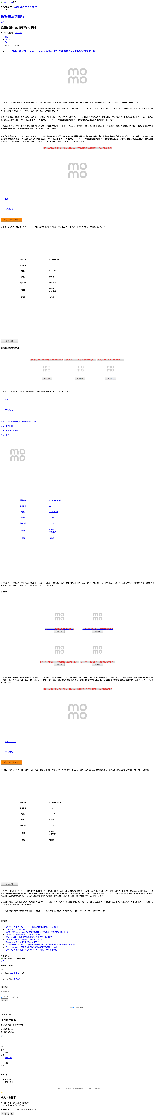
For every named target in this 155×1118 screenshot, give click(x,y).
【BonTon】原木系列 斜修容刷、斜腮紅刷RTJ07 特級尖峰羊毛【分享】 (31, 950)
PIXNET (61, 1088)
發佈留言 (4, 1000)
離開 (12, 1114)
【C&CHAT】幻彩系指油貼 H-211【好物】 (21, 929)
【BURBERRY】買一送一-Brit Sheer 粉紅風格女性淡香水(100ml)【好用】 (32, 927)
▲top (3, 983)
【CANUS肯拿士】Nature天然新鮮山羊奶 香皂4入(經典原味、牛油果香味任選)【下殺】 (37, 932)
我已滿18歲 (5, 1114)
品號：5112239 (10, 199)
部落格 (7, 39)
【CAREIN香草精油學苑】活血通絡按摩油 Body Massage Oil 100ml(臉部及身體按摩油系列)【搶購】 (42, 945)
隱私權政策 (89, 1088)
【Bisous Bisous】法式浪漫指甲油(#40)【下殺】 (22, 942)
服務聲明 (97, 1088)
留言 (17, 973)
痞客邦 (12, 973)
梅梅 (2, 961)
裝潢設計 (17, 979)
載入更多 (4, 987)
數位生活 (18, 33)
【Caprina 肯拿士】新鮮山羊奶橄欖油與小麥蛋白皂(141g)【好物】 (29, 937)
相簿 (6, 37)
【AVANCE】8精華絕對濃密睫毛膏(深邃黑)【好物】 (24, 939)
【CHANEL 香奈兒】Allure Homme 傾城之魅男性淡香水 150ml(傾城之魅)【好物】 (51, 51)
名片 (6, 42)
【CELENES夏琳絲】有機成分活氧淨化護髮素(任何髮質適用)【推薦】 (31, 947)
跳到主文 (4, 22)
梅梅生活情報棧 (12, 16)
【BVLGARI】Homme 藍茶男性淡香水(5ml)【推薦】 (24, 934)
